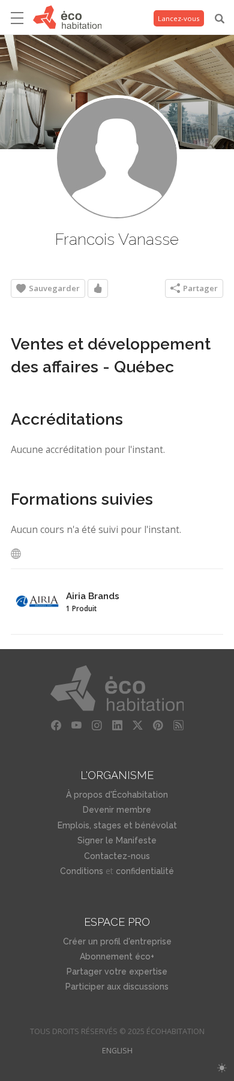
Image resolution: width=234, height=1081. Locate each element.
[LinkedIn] (117, 725)
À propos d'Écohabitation (117, 794)
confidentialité (145, 871)
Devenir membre (117, 810)
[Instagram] (96, 725)
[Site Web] (19, 554)
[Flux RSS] (178, 725)
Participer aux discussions (117, 986)
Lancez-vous (179, 18)
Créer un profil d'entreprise (117, 941)
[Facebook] (55, 725)
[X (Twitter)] (137, 725)
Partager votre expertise (117, 971)
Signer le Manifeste (117, 840)
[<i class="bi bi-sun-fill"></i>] (221, 1068)
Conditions (81, 871)
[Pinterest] (157, 725)
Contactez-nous (117, 856)
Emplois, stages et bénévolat (117, 825)
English (117, 1051)
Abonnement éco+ (117, 956)
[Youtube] (76, 725)
